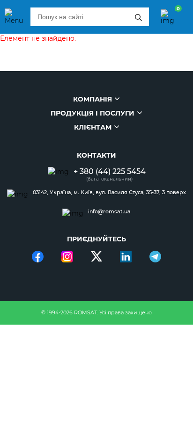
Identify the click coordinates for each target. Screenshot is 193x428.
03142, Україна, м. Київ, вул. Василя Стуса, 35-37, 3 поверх (109, 192)
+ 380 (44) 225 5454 (110, 171)
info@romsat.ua (109, 212)
